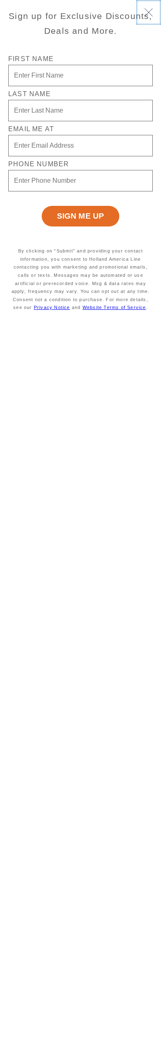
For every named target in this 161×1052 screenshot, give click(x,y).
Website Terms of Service (114, 307)
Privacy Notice (52, 307)
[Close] (148, 12)
